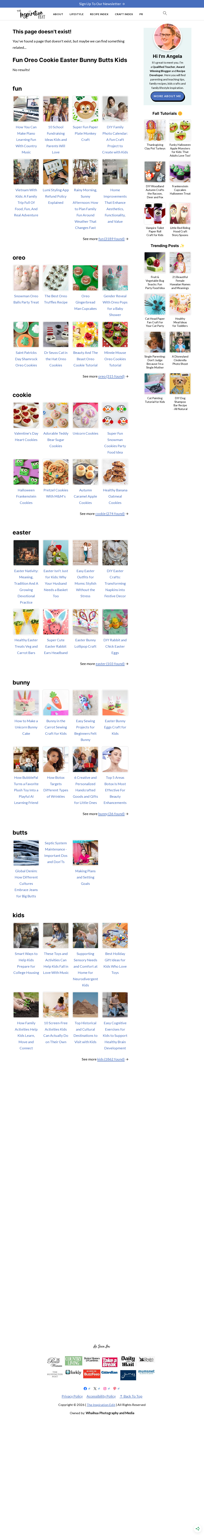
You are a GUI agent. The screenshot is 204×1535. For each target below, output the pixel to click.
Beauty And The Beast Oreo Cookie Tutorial (85, 358)
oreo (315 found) (111, 376)
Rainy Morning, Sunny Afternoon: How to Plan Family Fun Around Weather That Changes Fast (85, 209)
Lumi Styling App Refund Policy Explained (56, 196)
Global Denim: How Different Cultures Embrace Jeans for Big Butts (26, 883)
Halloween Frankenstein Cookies (26, 496)
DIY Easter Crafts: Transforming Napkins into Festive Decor (115, 583)
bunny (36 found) (111, 814)
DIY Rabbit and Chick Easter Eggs (115, 646)
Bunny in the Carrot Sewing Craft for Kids (56, 727)
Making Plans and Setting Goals (85, 877)
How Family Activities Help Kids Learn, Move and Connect (26, 1035)
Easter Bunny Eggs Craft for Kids (115, 727)
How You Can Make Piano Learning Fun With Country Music (26, 139)
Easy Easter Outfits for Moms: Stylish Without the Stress (85, 583)
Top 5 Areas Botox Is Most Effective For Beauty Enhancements (115, 790)
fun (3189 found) (111, 239)
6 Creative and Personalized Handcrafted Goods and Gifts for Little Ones (85, 790)
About (58, 14)
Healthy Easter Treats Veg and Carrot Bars (26, 646)
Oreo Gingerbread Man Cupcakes (85, 302)
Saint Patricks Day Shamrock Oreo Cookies (26, 358)
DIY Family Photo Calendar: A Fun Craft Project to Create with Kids (115, 139)
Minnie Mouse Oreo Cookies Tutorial (115, 358)
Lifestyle (77, 14)
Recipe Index (99, 14)
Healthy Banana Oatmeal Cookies (115, 496)
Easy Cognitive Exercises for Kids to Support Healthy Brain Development (115, 1035)
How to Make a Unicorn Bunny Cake (26, 727)
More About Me (167, 96)
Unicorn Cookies (85, 433)
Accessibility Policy (101, 1396)
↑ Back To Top (131, 1396)
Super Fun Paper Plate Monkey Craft (85, 133)
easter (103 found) (110, 663)
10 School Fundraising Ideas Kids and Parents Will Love (56, 139)
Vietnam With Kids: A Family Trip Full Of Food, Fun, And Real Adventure (26, 202)
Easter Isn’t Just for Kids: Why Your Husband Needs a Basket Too (56, 583)
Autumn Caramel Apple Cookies (85, 496)
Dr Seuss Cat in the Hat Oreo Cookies (55, 358)
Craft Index (124, 14)
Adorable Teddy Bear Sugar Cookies (55, 439)
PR (141, 14)
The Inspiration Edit (101, 1405)
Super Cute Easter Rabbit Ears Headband (56, 646)
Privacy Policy (72, 1396)
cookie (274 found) (110, 513)
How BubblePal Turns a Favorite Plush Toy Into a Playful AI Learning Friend (26, 790)
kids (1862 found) (111, 1059)
